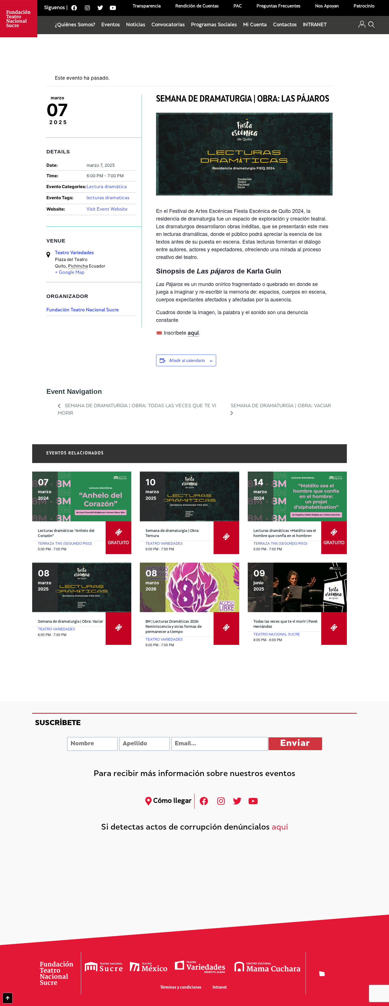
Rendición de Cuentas (197, 6)
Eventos (110, 25)
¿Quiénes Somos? (75, 25)
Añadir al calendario (187, 360)
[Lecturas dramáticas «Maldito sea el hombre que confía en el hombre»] (297, 496)
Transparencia (147, 6)
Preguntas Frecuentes (278, 6)
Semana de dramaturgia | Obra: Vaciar (70, 622)
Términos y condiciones (180, 988)
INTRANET (315, 25)
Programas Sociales (214, 25)
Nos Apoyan (327, 6)
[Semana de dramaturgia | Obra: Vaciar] (81, 587)
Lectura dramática (107, 187)
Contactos (285, 25)
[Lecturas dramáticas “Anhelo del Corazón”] (81, 496)
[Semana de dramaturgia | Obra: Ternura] (189, 496)
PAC (238, 6)
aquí (280, 828)
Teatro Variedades (74, 253)
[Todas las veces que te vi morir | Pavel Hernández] (297, 587)
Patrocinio (364, 6)
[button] (371, 25)
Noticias (135, 25)
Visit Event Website (107, 209)
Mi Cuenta (255, 25)
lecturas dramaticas (108, 198)
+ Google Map (70, 273)
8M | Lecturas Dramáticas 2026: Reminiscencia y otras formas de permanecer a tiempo (174, 627)
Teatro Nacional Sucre (276, 634)
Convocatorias (168, 25)
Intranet (220, 988)
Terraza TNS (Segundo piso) (65, 544)
